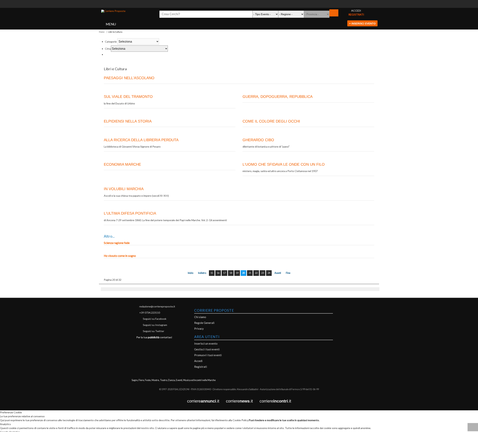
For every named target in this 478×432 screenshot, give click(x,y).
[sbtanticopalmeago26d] (239, 6)
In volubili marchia (124, 189)
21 (250, 273)
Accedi (198, 361)
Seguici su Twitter (153, 331)
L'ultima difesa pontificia (130, 213)
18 (230, 273)
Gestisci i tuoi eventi (207, 349)
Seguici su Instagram (155, 324)
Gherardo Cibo (258, 140)
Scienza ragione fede (117, 242)
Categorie (111, 41)
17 (224, 273)
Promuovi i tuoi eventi (208, 355)
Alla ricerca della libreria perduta (141, 140)
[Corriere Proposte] (113, 11)
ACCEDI (356, 10)
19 (237, 273)
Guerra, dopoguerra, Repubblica (278, 97)
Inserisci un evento (206, 343)
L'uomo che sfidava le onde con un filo (284, 164)
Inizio (190, 273)
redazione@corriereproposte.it (157, 306)
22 (256, 273)
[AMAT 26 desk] (239, 2)
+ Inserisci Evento (362, 23)
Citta (108, 48)
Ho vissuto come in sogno (120, 255)
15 (211, 273)
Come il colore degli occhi (271, 121)
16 (218, 273)
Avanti (277, 273)
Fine (288, 273)
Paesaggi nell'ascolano (129, 78)
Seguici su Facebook (154, 318)
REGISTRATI (356, 14)
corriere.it (206, 401)
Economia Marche (122, 164)
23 (262, 273)
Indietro (202, 273)
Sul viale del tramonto (128, 97)
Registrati (200, 366)
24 (269, 273)
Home (102, 32)
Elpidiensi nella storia (128, 121)
